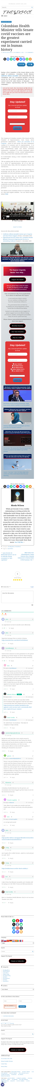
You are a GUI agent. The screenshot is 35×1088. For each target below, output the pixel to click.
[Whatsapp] (27, 59)
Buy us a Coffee (17, 338)
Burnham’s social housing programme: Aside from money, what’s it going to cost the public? (17, 404)
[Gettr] (17, 59)
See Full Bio (19, 542)
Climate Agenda (21, 1078)
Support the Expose (17, 279)
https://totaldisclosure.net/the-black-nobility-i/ (15, 868)
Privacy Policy (4, 1066)
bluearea (12, 802)
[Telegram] (14, 59)
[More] (30, 59)
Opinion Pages (6, 974)
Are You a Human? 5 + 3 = (17, 122)
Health (12, 1080)
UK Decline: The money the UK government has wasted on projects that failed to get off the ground (17, 449)
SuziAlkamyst (13, 668)
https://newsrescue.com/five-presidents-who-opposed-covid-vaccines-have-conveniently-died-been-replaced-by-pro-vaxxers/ (18, 707)
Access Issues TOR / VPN (6, 1058)
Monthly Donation (17, 326)
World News (5, 981)
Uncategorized (6, 978)
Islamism (14, 1079)
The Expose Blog (6, 975)
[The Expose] (17, 12)
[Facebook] (8, 59)
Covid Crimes (20, 1080)
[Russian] (5, 940)
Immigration (5, 1080)
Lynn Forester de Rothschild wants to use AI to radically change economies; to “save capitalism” (8, 556)
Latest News (5, 972)
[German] (10, 940)
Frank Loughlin (13, 819)
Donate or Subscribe (17, 961)
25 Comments (29, 52)
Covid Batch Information (8, 1016)
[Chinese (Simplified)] (8, 940)
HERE (6, 194)
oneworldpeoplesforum (15, 758)
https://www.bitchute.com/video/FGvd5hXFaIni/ (15, 640)
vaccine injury (23, 1079)
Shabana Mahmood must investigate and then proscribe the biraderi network (17, 426)
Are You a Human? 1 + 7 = (17, 374)
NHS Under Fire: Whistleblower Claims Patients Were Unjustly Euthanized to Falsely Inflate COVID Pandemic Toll (26, 556)
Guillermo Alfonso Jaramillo (9, 76)
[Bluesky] (20, 59)
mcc (11, 697)
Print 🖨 (21, 64)
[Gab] (11, 59)
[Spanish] (16, 940)
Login (32, 587)
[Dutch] (13, 940)
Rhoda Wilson (7, 52)
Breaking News (6, 970)
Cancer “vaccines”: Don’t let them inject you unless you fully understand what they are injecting (16, 473)
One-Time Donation (17, 332)
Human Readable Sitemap (7, 1061)
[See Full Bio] (24, 542)
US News (5, 979)
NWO (8, 1079)
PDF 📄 (30, 64)
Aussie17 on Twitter (17, 227)
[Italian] (19, 940)
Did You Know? (6, 971)
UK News (5, 977)
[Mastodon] (23, 59)
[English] (2, 940)
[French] (21, 940)
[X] (4, 59)
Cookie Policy (4, 1063)
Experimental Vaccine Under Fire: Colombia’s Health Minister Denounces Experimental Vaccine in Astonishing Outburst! (18, 239)
